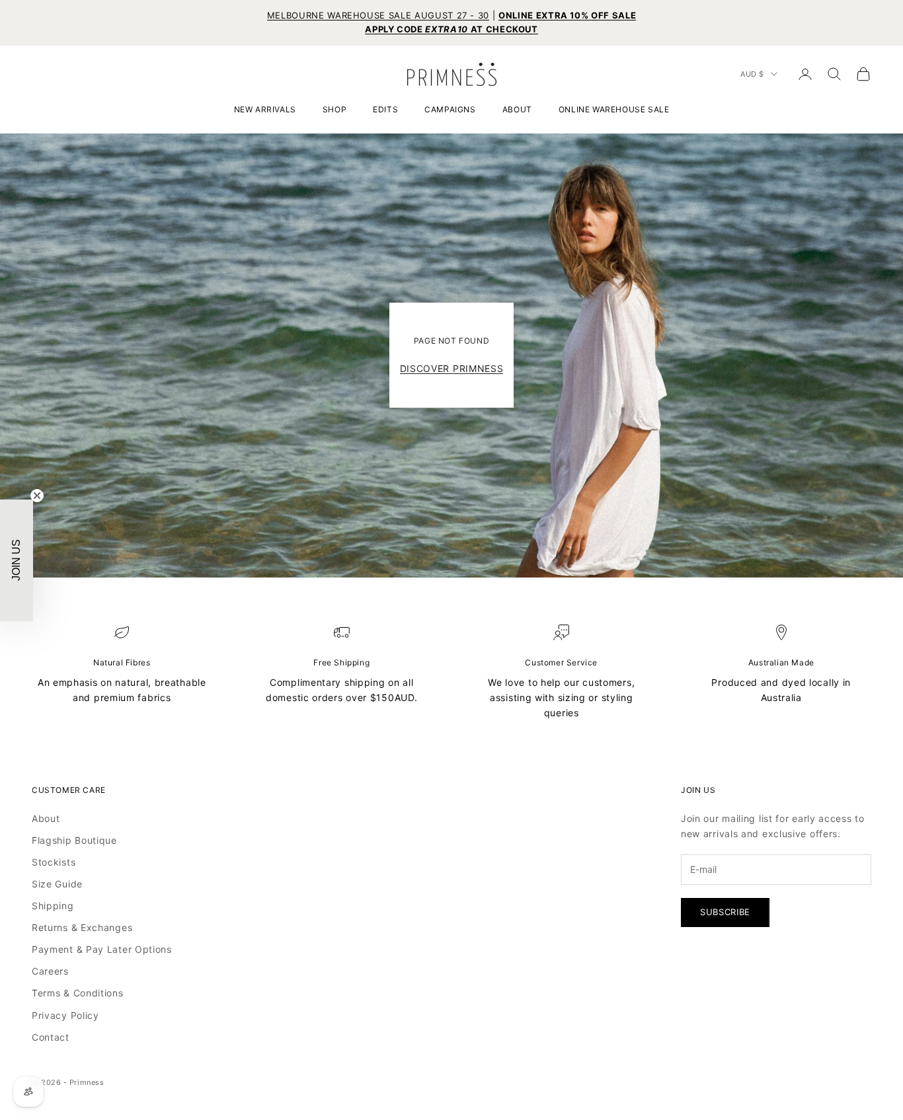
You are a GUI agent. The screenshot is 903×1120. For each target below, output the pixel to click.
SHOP (334, 109)
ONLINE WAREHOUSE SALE (614, 109)
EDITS (385, 109)
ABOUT (517, 109)
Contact (50, 1037)
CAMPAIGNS (449, 109)
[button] (16, 560)
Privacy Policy (65, 1015)
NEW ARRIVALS (265, 109)
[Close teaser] (37, 495)
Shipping (53, 905)
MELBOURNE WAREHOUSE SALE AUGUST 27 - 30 (378, 15)
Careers (50, 971)
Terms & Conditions (78, 992)
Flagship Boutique (74, 840)
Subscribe (725, 912)
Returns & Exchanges (82, 927)
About (46, 818)
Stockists (53, 862)
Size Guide (57, 883)
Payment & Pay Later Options (102, 949)
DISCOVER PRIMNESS (452, 368)
